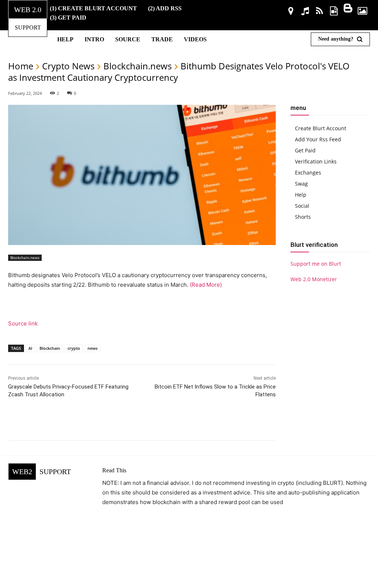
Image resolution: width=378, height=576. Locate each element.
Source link (23, 323)
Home (20, 66)
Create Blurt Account (320, 128)
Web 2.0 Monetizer (314, 279)
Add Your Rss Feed (318, 139)
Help (300, 194)
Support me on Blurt (316, 263)
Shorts (303, 216)
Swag (301, 183)
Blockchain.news (137, 66)
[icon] (291, 12)
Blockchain (49, 348)
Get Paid (305, 150)
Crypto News (68, 66)
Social (302, 205)
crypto (74, 348)
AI (30, 348)
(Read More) (205, 284)
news (92, 348)
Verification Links (316, 161)
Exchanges (308, 172)
